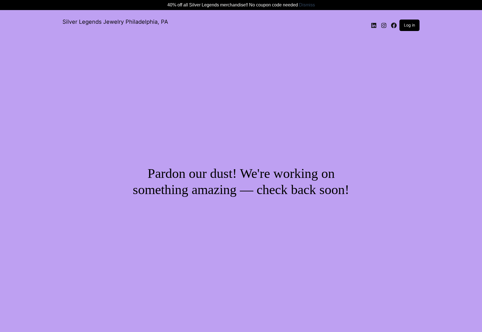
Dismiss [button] (307, 5)
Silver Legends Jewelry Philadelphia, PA (115, 21)
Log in (409, 25)
